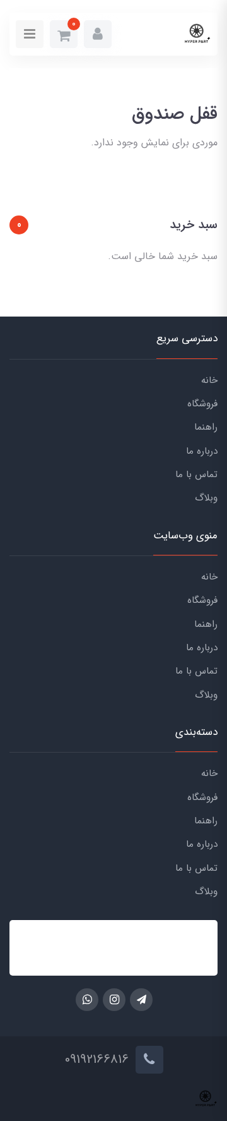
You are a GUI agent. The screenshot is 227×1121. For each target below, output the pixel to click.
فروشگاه (202, 403)
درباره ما (202, 451)
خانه (209, 380)
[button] (98, 34)
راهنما (206, 427)
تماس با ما (196, 474)
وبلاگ (206, 498)
